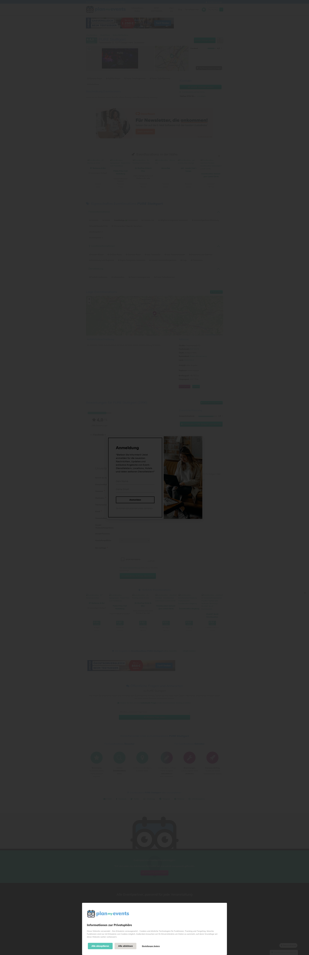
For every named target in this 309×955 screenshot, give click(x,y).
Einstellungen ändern (151, 946)
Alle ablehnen (125, 946)
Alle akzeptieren (100, 946)
